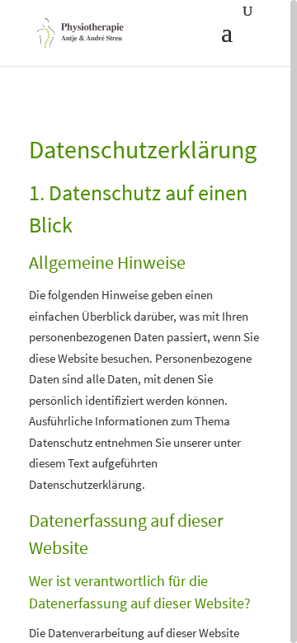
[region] (148, 321)
